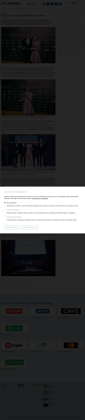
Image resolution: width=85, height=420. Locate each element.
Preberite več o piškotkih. (40, 198)
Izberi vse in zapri (12, 227)
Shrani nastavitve (30, 227)
